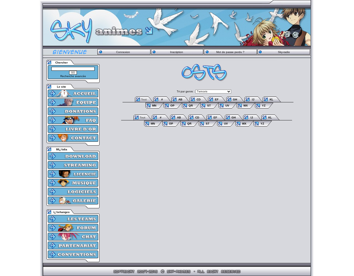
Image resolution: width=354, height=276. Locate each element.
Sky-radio (284, 52)
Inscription (176, 52)
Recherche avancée (73, 76)
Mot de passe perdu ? (230, 52)
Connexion (123, 52)
